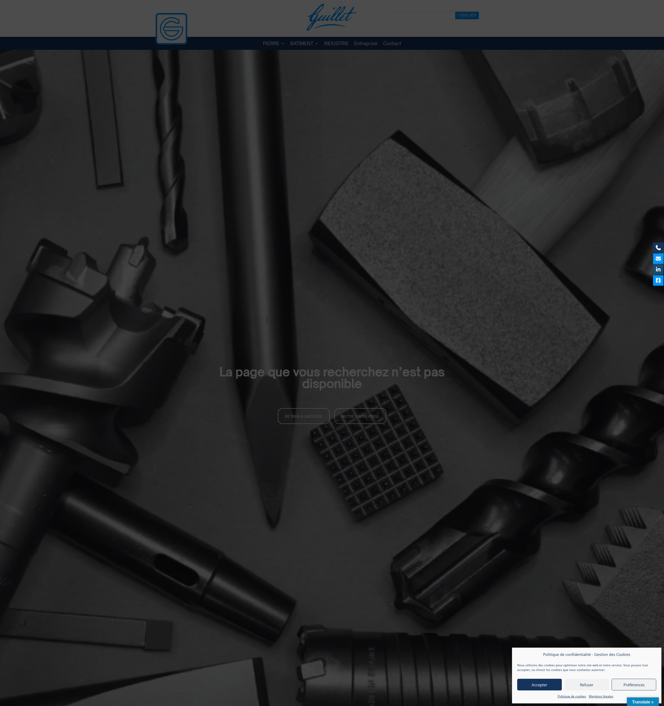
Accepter (539, 684)
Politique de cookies (572, 696)
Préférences (634, 684)
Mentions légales (601, 696)
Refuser (586, 684)
